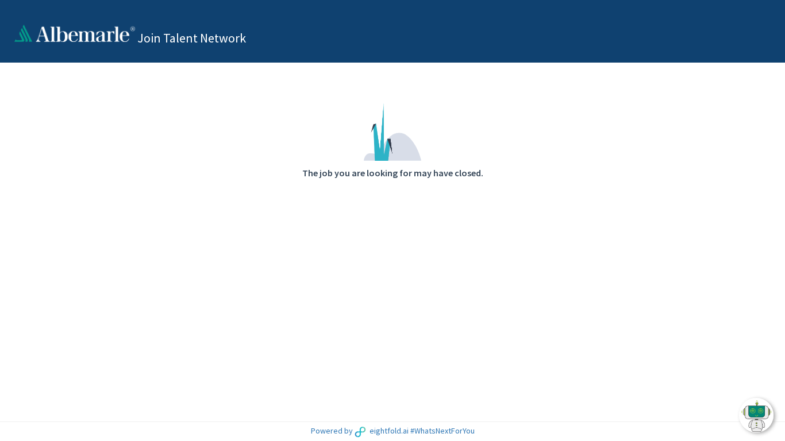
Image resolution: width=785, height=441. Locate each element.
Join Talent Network (191, 38)
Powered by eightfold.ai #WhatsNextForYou (393, 430)
